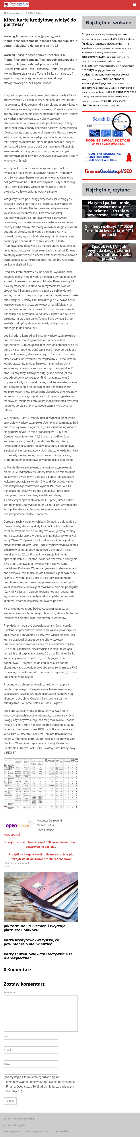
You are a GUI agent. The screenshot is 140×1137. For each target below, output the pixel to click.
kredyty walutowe (112, 75)
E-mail (7, 1050)
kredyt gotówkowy (90, 66)
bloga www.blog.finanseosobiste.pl (40, 854)
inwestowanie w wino (121, 48)
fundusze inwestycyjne (108, 43)
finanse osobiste (120, 39)
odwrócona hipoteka (116, 83)
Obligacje (101, 83)
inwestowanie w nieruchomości (96, 48)
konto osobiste (88, 61)
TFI (109, 101)
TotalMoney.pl (118, 101)
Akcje (85, 34)
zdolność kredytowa (110, 105)
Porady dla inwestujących (17, 863)
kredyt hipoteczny (107, 66)
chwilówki (122, 35)
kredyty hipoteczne (93, 74)
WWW (7, 1064)
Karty (6, 866)
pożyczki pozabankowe (93, 92)
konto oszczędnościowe (108, 61)
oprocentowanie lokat (93, 88)
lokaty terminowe (92, 79)
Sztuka (103, 101)
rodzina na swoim (90, 101)
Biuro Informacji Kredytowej (103, 34)
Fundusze (88, 43)
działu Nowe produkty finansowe (41, 859)
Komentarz (10, 992)
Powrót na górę (16, 1125)
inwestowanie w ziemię (92, 52)
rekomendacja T (123, 97)
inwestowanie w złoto (113, 52)
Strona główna (12, 1131)
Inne (126, 43)
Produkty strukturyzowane (120, 91)
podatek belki (111, 88)
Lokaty (124, 74)
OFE (127, 83)
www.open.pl (12, 834)
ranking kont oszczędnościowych (98, 97)
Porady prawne (126, 87)
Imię (6, 1036)
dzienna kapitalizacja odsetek (96, 39)
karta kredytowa (90, 56)
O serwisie (62, 1131)
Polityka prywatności (38, 1131)
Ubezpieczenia (90, 105)
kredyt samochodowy (125, 66)
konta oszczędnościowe (117, 57)
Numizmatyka (89, 83)
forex (131, 39)
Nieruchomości (113, 79)
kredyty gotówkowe (104, 70)
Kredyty (87, 70)
